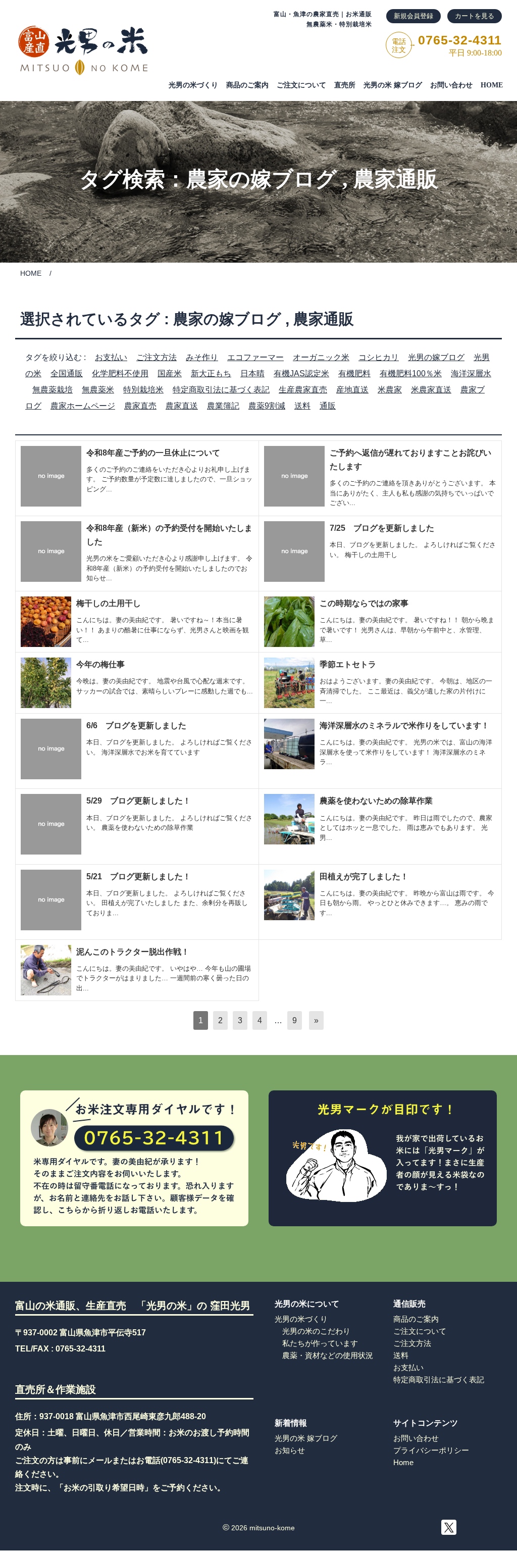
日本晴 (252, 373)
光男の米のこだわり (316, 1331)
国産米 (170, 373)
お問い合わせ (451, 85)
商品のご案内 (247, 85)
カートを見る (474, 16)
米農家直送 (431, 389)
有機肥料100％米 (411, 373)
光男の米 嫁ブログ (393, 85)
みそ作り (202, 357)
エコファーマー (255, 357)
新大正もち (211, 373)
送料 (302, 406)
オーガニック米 (321, 357)
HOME (492, 85)
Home (403, 1462)
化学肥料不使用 (120, 373)
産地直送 (352, 389)
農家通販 (395, 179)
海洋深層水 (471, 373)
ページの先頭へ (506, 1520)
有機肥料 (354, 373)
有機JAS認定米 (301, 373)
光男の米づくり (193, 85)
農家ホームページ (82, 406)
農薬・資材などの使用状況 (327, 1355)
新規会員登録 (413, 16)
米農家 (390, 389)
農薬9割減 (266, 406)
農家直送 (182, 406)
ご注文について (419, 1331)
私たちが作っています (320, 1343)
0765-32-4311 (81, 1348)
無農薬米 (98, 389)
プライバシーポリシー (431, 1450)
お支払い (111, 357)
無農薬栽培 (52, 389)
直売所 (344, 85)
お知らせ (290, 1450)
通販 (328, 406)
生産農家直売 (303, 389)
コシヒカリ (378, 357)
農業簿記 (223, 406)
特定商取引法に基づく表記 (221, 389)
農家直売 (140, 406)
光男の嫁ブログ (436, 357)
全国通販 (66, 373)
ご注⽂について (301, 85)
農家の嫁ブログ (261, 179)
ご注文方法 (156, 357)
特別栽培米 (143, 389)
